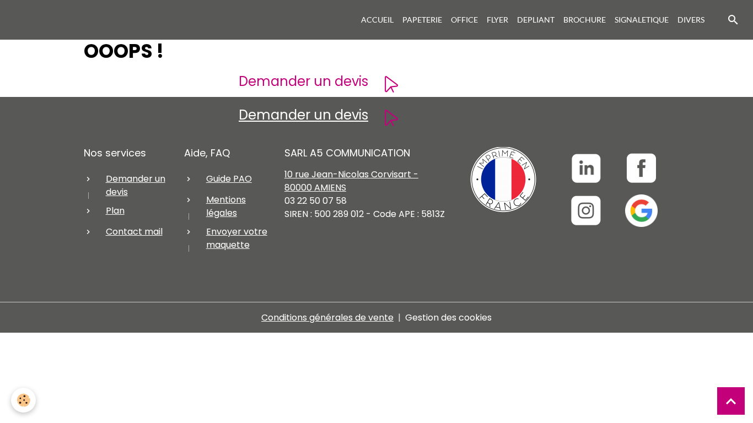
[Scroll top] (731, 401)
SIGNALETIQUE (642, 19)
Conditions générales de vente (327, 317)
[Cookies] (23, 400)
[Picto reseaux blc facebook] (641, 168)
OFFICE (464, 19)
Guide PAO (229, 178)
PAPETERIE (422, 19)
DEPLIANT (536, 19)
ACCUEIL (377, 19)
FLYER (497, 19)
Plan (115, 210)
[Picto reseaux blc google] (641, 210)
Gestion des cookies (448, 317)
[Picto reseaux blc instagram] (585, 210)
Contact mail (134, 231)
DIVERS (690, 19)
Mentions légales (226, 206)
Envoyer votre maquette (236, 238)
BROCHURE (584, 19)
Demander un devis (303, 81)
